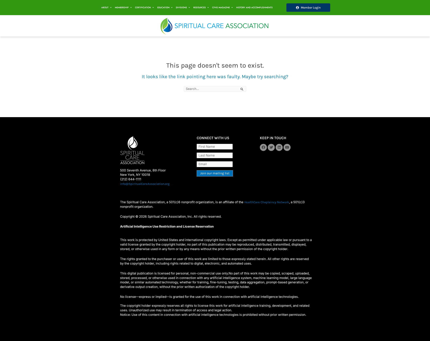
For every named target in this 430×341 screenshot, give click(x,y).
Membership (122, 7)
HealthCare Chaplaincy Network (266, 202)
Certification (143, 7)
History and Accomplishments (254, 7)
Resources (199, 7)
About (105, 7)
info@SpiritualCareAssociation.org (145, 184)
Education (163, 7)
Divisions (181, 7)
